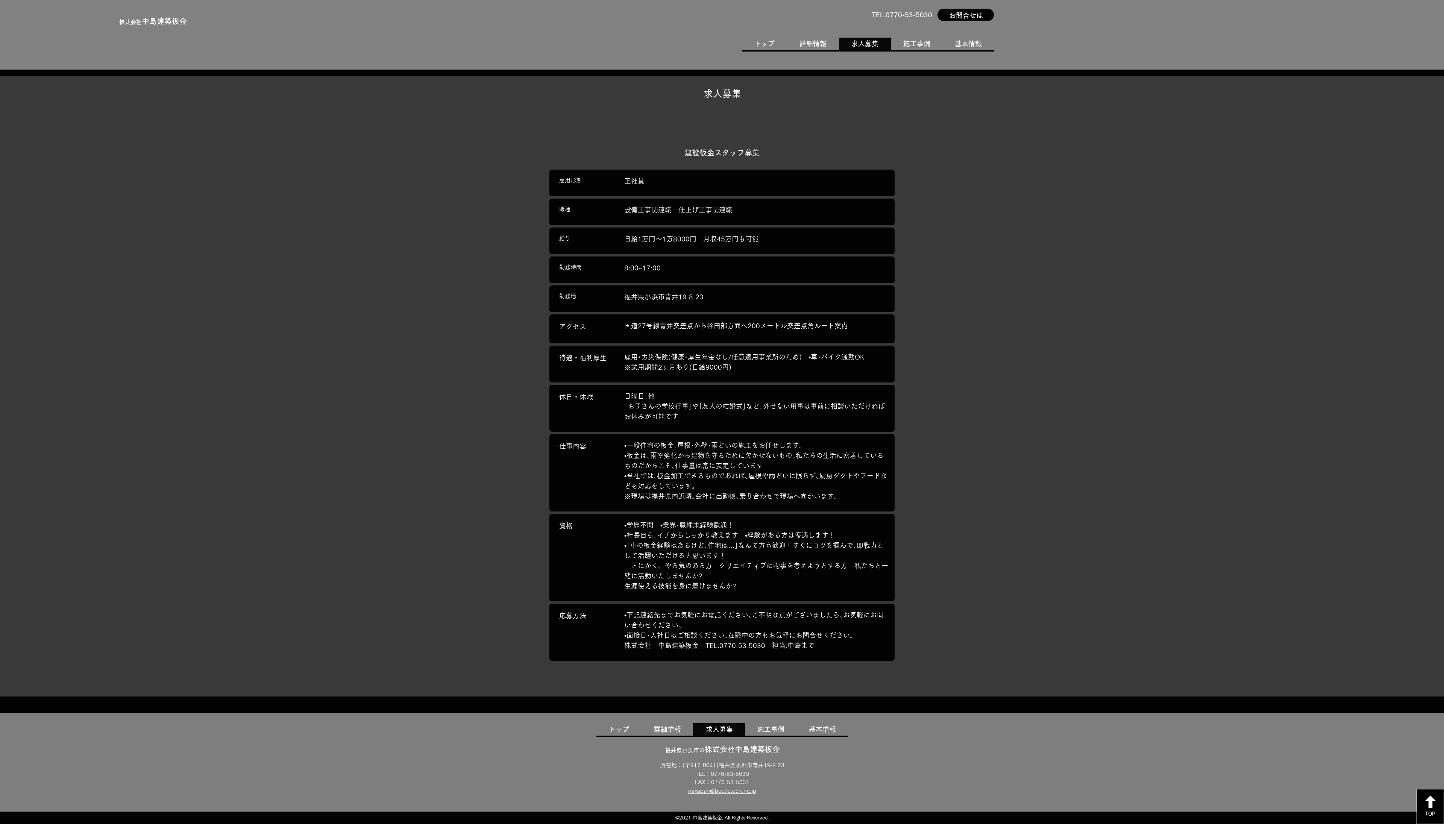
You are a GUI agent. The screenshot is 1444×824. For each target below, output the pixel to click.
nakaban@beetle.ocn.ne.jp (722, 791)
